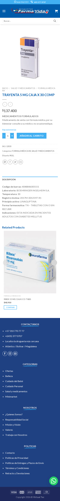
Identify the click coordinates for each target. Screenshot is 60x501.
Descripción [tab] (9, 179)
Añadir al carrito (32, 135)
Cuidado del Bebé (14, 381)
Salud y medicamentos (16, 391)
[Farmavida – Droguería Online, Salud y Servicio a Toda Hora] (30, 11)
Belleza (9, 376)
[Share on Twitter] (15, 162)
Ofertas (9, 371)
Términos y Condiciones (17, 468)
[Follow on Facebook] (4, 353)
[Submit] (54, 20)
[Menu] (4, 11)
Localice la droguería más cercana (22, 341)
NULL (12, 155)
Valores (9, 429)
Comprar (10, 307)
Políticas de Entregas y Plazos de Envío (24, 463)
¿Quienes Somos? (14, 414)
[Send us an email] (15, 353)
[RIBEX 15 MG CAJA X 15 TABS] (30, 262)
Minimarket (11, 396)
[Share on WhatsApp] (4, 162)
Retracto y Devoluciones (17, 473)
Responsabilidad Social (16, 419)
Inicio (5, 88)
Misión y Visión (13, 424)
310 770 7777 (22, 2)
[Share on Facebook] (10, 162)
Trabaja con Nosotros (16, 434)
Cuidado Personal (14, 386)
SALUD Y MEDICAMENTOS (23, 88)
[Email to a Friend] (20, 162)
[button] (53, 481)
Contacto (10, 452)
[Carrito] (56, 11)
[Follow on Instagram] (10, 353)
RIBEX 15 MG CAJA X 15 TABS (17, 299)
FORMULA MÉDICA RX (21, 151)
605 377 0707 (40, 2)
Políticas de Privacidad (16, 457)
